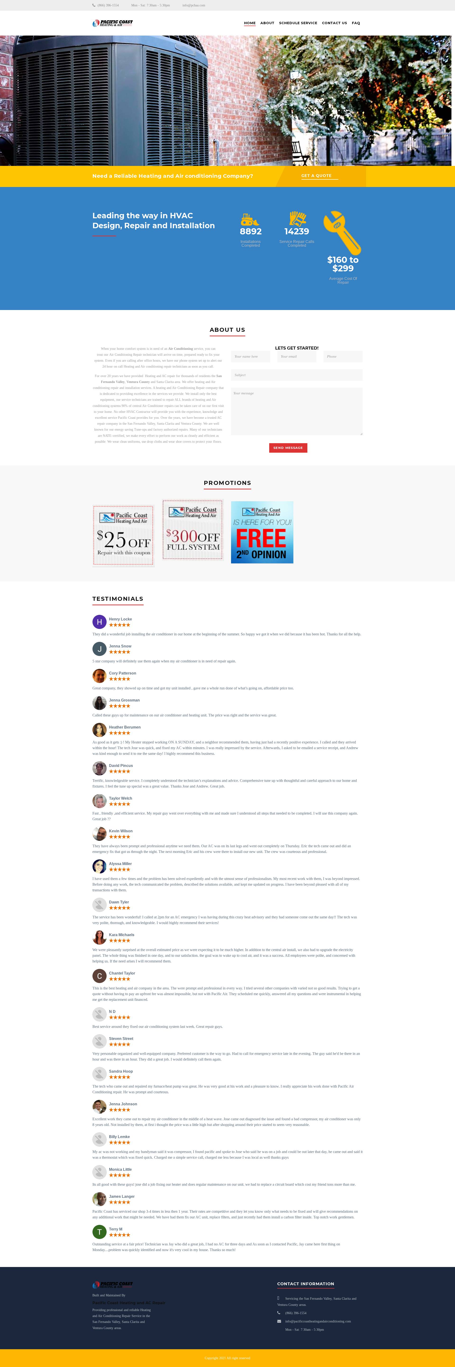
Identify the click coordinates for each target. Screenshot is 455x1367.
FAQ (356, 23)
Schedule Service (298, 23)
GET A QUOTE (316, 175)
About (267, 23)
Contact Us (334, 23)
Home (250, 23)
